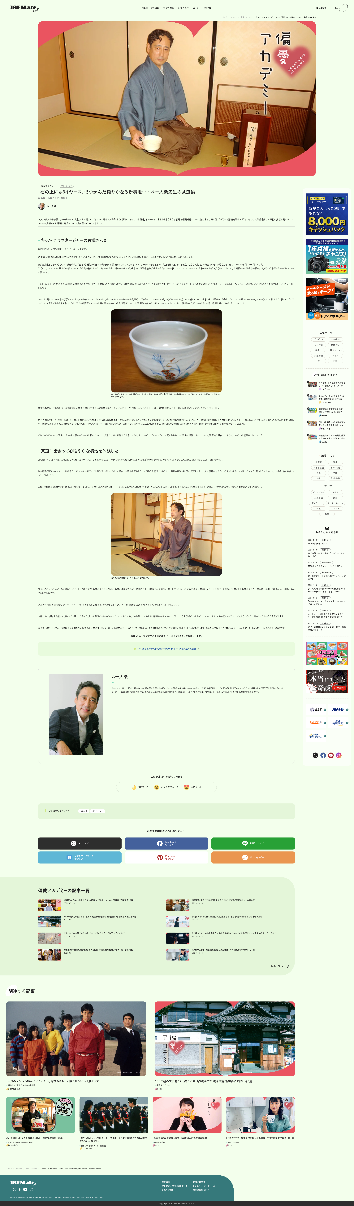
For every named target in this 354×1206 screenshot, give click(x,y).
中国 (335, 473)
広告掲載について (201, 1190)
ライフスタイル (183, 8)
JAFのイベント (335, 350)
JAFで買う (208, 8)
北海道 (318, 462)
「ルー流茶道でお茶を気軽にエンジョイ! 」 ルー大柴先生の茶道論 (167, 649)
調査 (335, 498)
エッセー (196, 8)
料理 (319, 509)
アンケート (316, 503)
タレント (83, 811)
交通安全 (318, 356)
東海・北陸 (335, 468)
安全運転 (155, 8)
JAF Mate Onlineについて (174, 1186)
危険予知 (335, 345)
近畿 (319, 473)
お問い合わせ (199, 1182)
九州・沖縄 (335, 478)
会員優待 (335, 339)
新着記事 (166, 1182)
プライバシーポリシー (202, 1186)
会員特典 (318, 345)
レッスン (335, 509)
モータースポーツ (335, 503)
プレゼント (319, 339)
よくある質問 (167, 1190)
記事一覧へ (277, 966)
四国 (319, 478)
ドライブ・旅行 (168, 8)
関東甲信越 (318, 468)
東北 (335, 462)
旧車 (335, 361)
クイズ (335, 356)
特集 (317, 350)
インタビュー (97, 811)
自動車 (145, 8)
